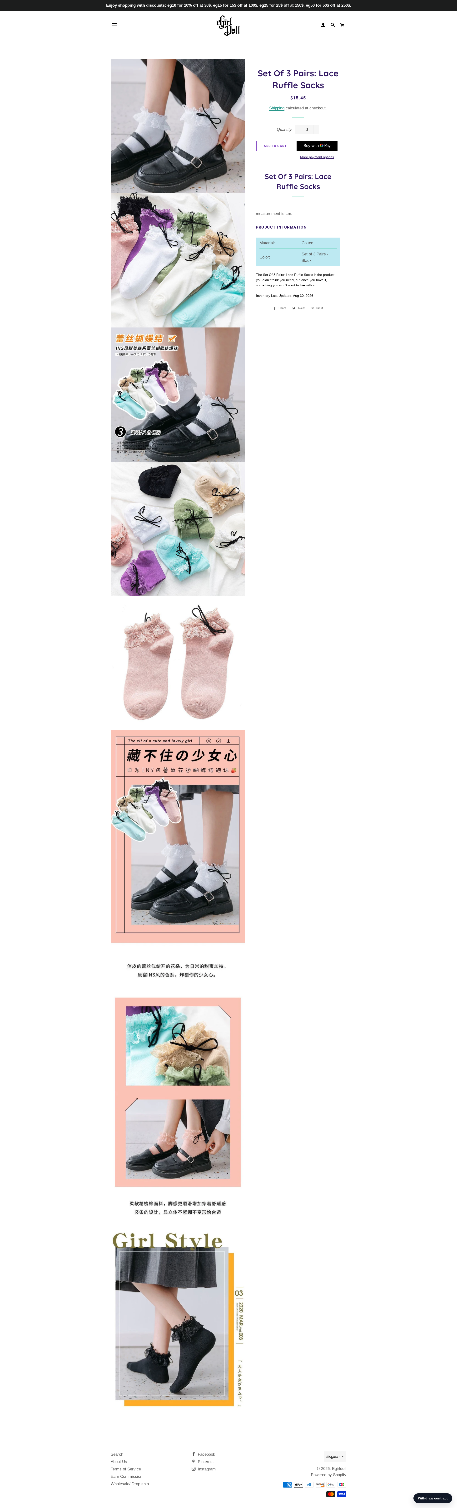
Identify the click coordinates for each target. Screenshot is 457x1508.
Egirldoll (339, 1468)
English (332, 1456)
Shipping (276, 108)
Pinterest (205, 1461)
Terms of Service (126, 1469)
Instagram (206, 1469)
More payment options (317, 157)
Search (117, 1454)
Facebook (206, 1454)
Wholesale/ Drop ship (130, 1484)
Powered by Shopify (328, 1475)
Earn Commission (126, 1476)
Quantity (284, 129)
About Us (119, 1461)
